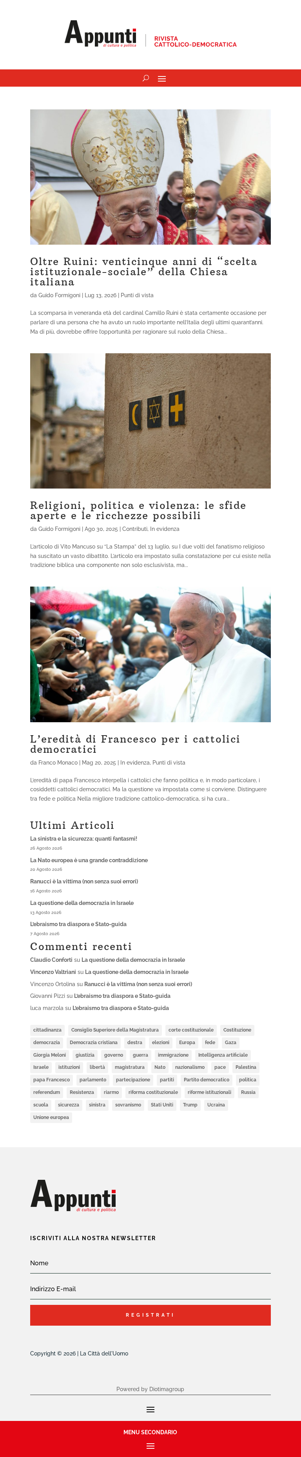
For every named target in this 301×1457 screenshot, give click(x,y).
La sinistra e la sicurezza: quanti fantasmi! (83, 839)
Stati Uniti (162, 1105)
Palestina (246, 1067)
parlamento (93, 1080)
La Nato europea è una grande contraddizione (89, 860)
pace (220, 1067)
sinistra (97, 1105)
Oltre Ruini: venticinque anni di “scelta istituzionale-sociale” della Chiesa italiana (143, 271)
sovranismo (128, 1105)
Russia (248, 1092)
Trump (190, 1105)
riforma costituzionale (153, 1092)
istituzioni (69, 1067)
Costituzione (237, 1030)
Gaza (230, 1042)
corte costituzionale (191, 1030)
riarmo (111, 1092)
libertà (97, 1067)
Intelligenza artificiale (223, 1055)
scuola (40, 1105)
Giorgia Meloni (49, 1055)
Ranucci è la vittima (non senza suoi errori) (84, 881)
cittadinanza (47, 1030)
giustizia (85, 1055)
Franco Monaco (58, 762)
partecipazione (133, 1080)
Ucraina (216, 1105)
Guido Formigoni (59, 295)
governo (113, 1055)
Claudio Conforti (51, 960)
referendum (46, 1092)
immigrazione (173, 1055)
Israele (41, 1067)
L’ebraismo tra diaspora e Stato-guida (78, 924)
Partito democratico (206, 1080)
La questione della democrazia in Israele (82, 903)
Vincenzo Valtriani (53, 972)
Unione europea (51, 1117)
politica (247, 1080)
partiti (167, 1080)
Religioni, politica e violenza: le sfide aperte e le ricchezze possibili (138, 510)
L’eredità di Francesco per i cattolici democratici (135, 744)
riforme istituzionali (209, 1092)
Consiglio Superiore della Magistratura (115, 1030)
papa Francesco (51, 1080)
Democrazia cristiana (94, 1042)
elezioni (160, 1042)
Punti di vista (137, 295)
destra (134, 1042)
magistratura (130, 1067)
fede (210, 1042)
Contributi (134, 529)
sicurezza (68, 1105)
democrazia (46, 1042)
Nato (159, 1067)
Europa (187, 1042)
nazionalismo (190, 1067)
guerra (140, 1055)
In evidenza (165, 529)
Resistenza (82, 1092)
